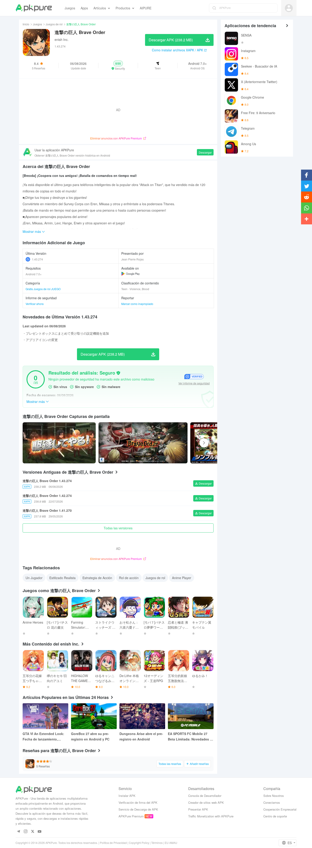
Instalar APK (127, 795)
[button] (118, 65)
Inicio (26, 24)
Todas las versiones (118, 528)
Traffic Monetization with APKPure (210, 816)
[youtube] (39, 832)
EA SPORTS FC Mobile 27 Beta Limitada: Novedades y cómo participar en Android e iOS (190, 736)
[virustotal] (118, 373)
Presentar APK (198, 809)
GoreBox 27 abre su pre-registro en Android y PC (90, 736)
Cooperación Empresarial (279, 809)
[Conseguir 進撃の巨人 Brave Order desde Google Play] (130, 274)
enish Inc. (62, 39)
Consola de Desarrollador (204, 795)
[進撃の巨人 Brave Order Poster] (143, 442)
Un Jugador (34, 577)
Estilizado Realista (62, 577)
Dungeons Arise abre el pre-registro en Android (141, 736)
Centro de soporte (275, 816)
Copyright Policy (139, 843)
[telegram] (18, 832)
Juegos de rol (54, 24)
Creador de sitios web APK (206, 802)
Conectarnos (271, 802)
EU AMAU (171, 843)
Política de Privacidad (113, 843)
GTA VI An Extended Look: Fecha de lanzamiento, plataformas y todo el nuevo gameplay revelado (44, 736)
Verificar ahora (35, 304)
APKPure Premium (131, 816)
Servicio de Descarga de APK (138, 809)
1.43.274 (37, 259)
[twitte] (32, 832)
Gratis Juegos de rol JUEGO (43, 289)
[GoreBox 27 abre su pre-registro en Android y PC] (94, 716)
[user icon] (289, 8)
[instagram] (25, 832)
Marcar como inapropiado (137, 304)
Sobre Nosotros (273, 795)
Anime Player (181, 577)
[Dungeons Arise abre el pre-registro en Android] (142, 716)
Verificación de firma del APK (138, 802)
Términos (157, 843)
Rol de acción (129, 577)
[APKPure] (34, 8)
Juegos (37, 24)
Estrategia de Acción (97, 577)
